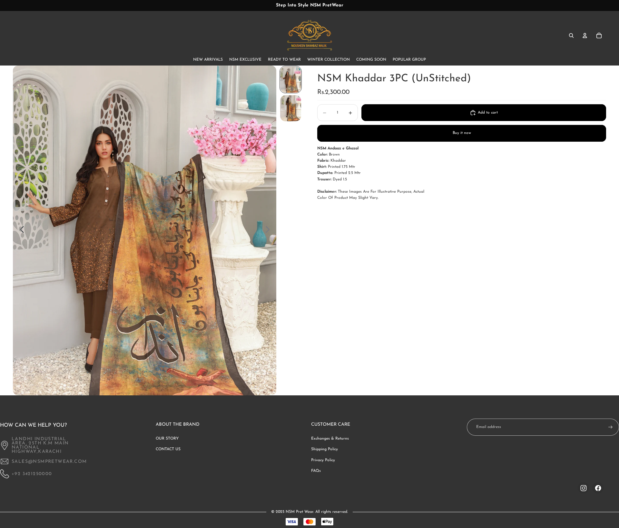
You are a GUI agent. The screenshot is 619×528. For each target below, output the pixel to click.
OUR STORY (167, 439)
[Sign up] (610, 427)
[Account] (585, 35)
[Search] (571, 35)
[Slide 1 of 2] (290, 79)
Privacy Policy (323, 460)
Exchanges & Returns (330, 439)
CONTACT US (168, 449)
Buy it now (462, 133)
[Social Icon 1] (583, 487)
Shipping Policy (324, 449)
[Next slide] (269, 230)
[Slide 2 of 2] (290, 108)
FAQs (316, 471)
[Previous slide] (20, 230)
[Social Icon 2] (598, 487)
